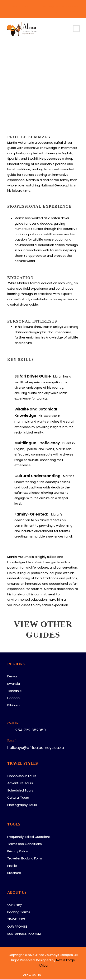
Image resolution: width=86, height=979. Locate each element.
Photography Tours (22, 805)
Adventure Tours (20, 783)
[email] (8, 11)
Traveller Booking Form (24, 858)
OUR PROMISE (17, 926)
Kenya (12, 676)
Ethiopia (13, 705)
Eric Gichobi (43, 632)
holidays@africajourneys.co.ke (60, 6)
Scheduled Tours (20, 790)
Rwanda (13, 683)
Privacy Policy (17, 851)
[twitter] (27, 11)
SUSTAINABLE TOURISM (24, 933)
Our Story (14, 904)
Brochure (14, 873)
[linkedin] (21, 11)
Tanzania (14, 691)
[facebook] (14, 11)
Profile (12, 865)
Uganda (13, 698)
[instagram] (33, 11)
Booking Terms (18, 912)
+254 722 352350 (19, 6)
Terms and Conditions (24, 844)
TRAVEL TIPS (16, 919)
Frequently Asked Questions (29, 836)
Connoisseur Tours (21, 776)
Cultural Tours (18, 797)
